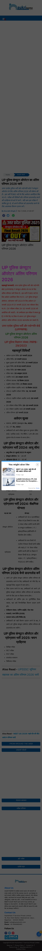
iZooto (37, 488)
